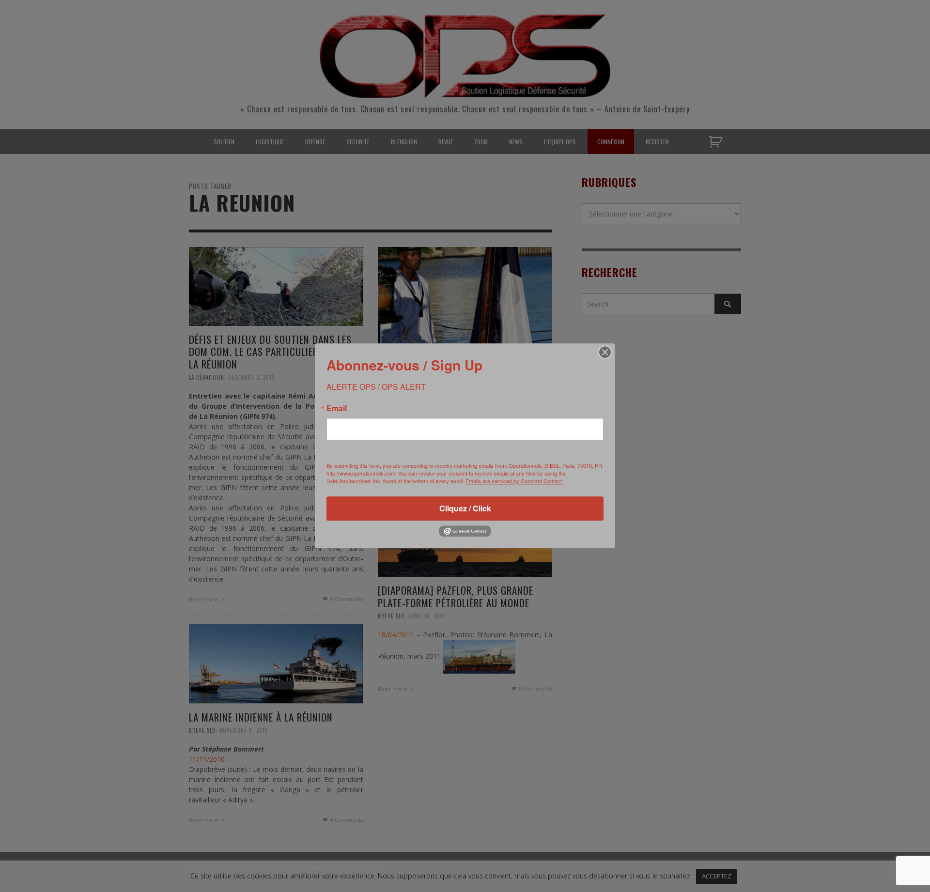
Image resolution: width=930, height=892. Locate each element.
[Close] (605, 352)
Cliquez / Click (465, 508)
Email (336, 408)
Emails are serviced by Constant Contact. (514, 481)
